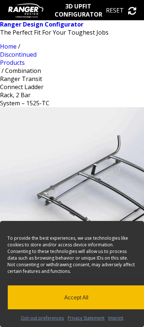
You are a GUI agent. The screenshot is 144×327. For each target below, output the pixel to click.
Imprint (115, 318)
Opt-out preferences (42, 318)
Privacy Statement (86, 318)
